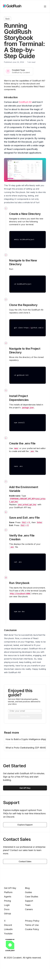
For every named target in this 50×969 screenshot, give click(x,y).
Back (7, 19)
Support (29, 901)
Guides (28, 892)
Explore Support (25, 824)
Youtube (8, 933)
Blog (27, 888)
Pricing (7, 901)
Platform (8, 892)
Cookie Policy (32, 929)
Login (7, 905)
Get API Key (25, 788)
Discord (8, 925)
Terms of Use (32, 925)
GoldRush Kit (25, 102)
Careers (29, 909)
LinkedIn (8, 929)
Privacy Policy (32, 920)
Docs (6, 909)
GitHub (7, 913)
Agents (7, 896)
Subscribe (25, 716)
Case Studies (31, 896)
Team (28, 905)
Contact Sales (25, 861)
